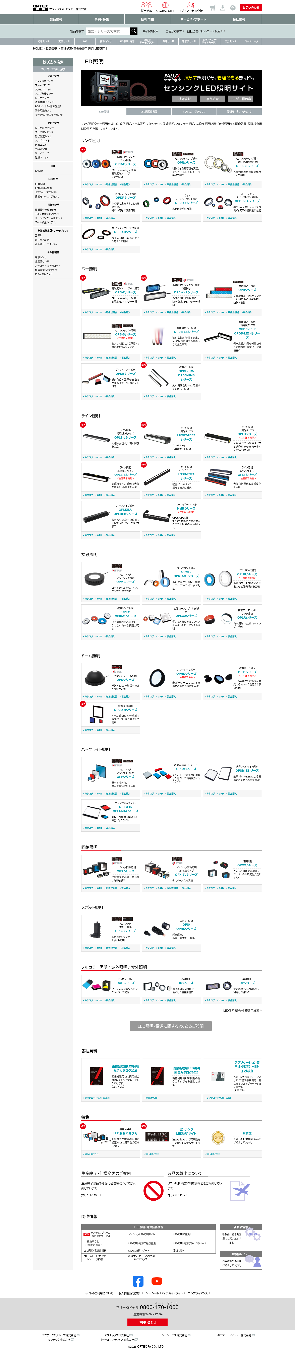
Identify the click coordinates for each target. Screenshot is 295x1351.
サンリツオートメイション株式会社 (232, 1335)
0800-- (159, 1306)
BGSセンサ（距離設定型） (48, 106)
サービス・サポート (193, 19)
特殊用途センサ (43, 110)
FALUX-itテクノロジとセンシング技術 (94, 1257)
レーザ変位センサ (44, 128)
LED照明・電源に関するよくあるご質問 (171, 1026)
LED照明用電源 (43, 188)
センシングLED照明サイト (141, 1234)
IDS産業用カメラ (44, 274)
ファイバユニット (43, 89)
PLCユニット (41, 144)
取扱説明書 (111, 184)
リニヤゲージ (42, 153)
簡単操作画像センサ (45, 209)
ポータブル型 (42, 239)
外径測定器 (41, 149)
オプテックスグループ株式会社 (59, 1335)
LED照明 (40, 183)
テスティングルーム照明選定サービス (97, 1234)
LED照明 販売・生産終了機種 (241, 1010)
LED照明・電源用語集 (94, 1250)
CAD (99, 184)
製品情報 (56, 19)
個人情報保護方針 (129, 1293)
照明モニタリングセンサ (47, 196)
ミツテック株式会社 (59, 1339)
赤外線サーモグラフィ (46, 244)
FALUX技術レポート (138, 1250)
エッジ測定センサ (44, 132)
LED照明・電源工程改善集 (142, 1243)
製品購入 (125, 184)
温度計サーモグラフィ (147, 41)
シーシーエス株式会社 (174, 1335)
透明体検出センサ (44, 102)
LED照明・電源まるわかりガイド (189, 1243)
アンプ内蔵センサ (44, 81)
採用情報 (146, 11)
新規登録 (197, 11)
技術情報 (147, 19)
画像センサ (106, 41)
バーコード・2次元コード (47, 265)
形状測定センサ (43, 136)
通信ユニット (41, 157)
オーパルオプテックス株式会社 (117, 1339)
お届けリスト (151, 1098)
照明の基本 (179, 1250)
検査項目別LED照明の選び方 (93, 1243)
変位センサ (64, 41)
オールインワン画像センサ (48, 218)
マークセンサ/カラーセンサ (48, 114)
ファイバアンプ (42, 85)
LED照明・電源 (126, 41)
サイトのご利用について (99, 1293)
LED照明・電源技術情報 (148, 1227)
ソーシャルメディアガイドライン (164, 1293)
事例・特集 (102, 19)
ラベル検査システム (45, 222)
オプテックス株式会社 (117, 1335)
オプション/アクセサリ (46, 192)
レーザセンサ (42, 97)
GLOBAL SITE (165, 11)
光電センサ (43, 41)
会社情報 (239, 19)
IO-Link (39, 170)
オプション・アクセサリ (194, 111)
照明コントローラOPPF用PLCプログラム (141, 1257)
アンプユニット (42, 140)
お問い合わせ (251, 7)
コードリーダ (251, 41)
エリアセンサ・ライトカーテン (210, 41)
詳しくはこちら (92, 1154)
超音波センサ (189, 41)
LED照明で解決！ (182, 1234)
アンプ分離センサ (44, 93)
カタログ (89, 184)
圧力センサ (230, 41)
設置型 (38, 235)
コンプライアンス (198, 1293)
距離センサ (168, 41)
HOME (37, 48)
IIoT (85, 41)
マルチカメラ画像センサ (47, 214)
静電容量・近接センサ (46, 270)
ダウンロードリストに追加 (97, 1098)
